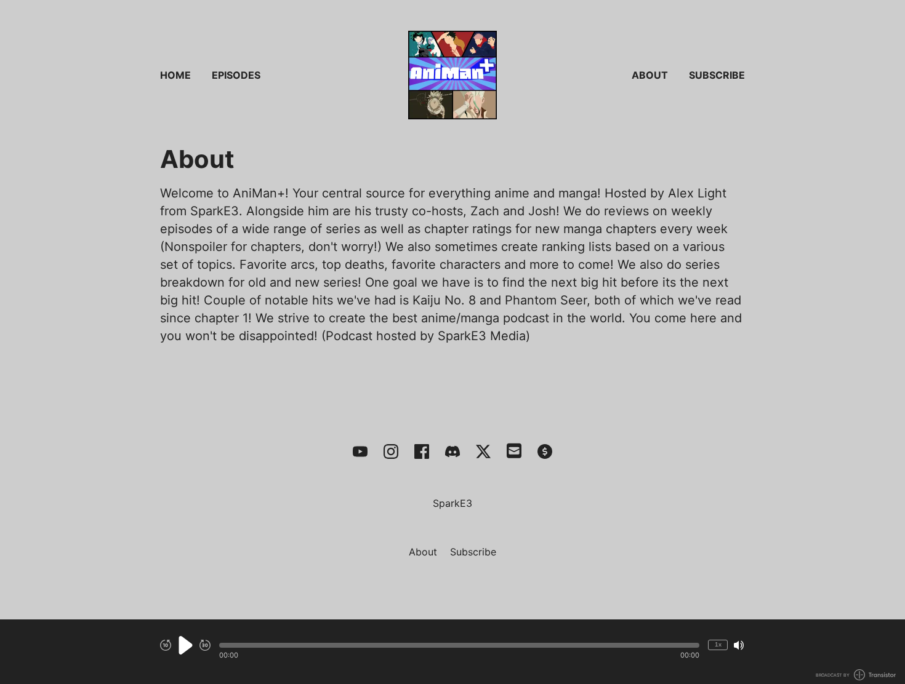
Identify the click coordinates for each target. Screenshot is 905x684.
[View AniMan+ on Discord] (452, 451)
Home (175, 75)
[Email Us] (514, 449)
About (650, 75)
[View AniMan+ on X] (483, 451)
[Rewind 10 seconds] (165, 645)
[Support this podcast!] (544, 451)
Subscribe (717, 75)
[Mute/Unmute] (739, 645)
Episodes (236, 75)
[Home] (452, 75)
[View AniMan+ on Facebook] (421, 451)
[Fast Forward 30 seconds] (205, 645)
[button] (459, 645)
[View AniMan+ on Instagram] (391, 451)
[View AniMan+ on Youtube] (360, 451)
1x (718, 644)
